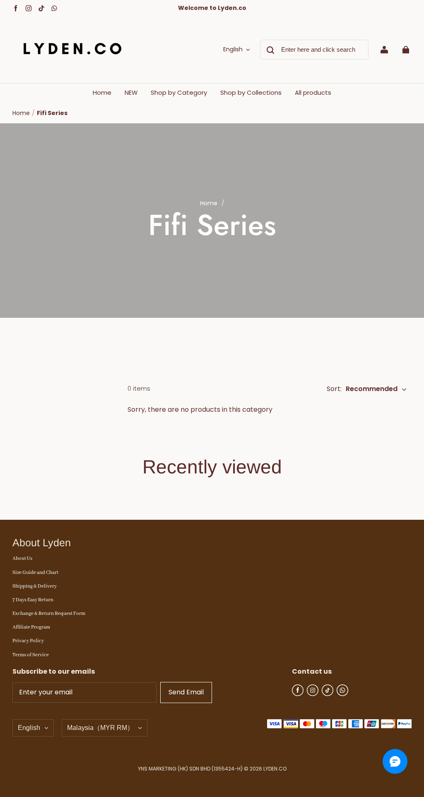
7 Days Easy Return (32, 600)
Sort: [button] (362, 389)
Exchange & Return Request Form (48, 613)
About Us (22, 558)
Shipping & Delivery (34, 586)
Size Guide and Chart (35, 572)
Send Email (186, 692)
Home (21, 113)
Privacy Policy (28, 641)
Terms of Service (30, 655)
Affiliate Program (31, 627)
